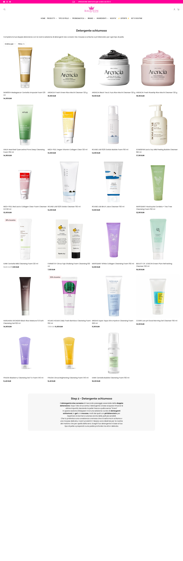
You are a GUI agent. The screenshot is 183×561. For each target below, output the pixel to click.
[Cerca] (4, 9)
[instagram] (7, 2)
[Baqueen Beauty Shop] (91, 9)
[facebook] (4, 2)
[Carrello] (178, 9)
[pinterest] (10, 2)
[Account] (174, 9)
